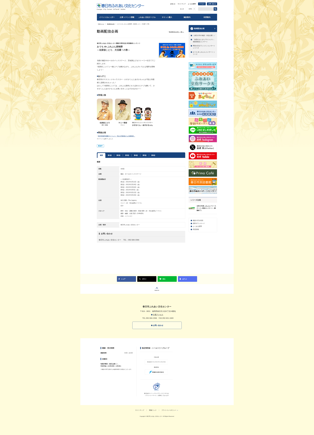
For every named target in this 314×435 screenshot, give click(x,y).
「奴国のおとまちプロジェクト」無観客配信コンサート (204, 41)
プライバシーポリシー (169, 410)
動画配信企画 (110, 24)
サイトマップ (181, 4)
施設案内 (187, 17)
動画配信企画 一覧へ (176, 32)
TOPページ (101, 24)
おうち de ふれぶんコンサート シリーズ (204, 53)
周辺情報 (196, 229)
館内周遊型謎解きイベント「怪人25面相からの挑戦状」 (116, 136)
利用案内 (207, 17)
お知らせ (172, 4)
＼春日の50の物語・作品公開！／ (204, 35)
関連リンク (153, 410)
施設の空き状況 (198, 220)
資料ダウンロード (199, 223)
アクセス (201, 4)
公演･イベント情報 (127, 17)
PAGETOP (157, 289)
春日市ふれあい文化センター (120, 6)
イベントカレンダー (107, 17)
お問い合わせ (212, 4)
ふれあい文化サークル (147, 17)
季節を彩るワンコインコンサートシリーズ (204, 47)
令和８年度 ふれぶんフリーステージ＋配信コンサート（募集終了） (206, 208)
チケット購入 (167, 17)
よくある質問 (192, 4)
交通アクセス (158, 315)
